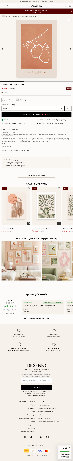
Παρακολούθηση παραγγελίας (48, 408)
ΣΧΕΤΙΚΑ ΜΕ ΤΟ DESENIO (27, 402)
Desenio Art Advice (44, 402)
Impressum (31, 408)
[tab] (12, 81)
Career (33, 411)
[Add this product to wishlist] (69, 20)
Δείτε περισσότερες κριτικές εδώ (36, 318)
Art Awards (31, 428)
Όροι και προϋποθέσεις (45, 411)
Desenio (42, 455)
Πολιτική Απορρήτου (39, 395)
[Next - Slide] (70, 49)
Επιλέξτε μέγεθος (8, 105)
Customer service (43, 405)
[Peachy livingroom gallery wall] (21, 261)
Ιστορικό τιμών (6, 146)
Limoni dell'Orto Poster (29, 16)
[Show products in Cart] (70, 5)
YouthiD (33, 421)
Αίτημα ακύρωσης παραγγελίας (48, 421)
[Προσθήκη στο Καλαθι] (28, 223)
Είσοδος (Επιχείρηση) (28, 431)
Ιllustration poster (13, 16)
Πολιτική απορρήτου (44, 418)
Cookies (40, 415)
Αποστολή (36, 387)
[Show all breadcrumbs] (4, 16)
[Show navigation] (3, 5)
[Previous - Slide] (2, 49)
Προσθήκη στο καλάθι (36, 114)
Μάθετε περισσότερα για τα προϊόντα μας (16, 150)
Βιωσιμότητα (31, 415)
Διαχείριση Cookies (44, 425)
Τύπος (33, 405)
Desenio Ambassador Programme (24, 425)
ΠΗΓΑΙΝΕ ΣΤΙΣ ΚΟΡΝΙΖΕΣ (36, 175)
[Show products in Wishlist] (66, 5)
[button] (67, 108)
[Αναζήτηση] (7, 5)
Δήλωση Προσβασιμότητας (27, 418)
